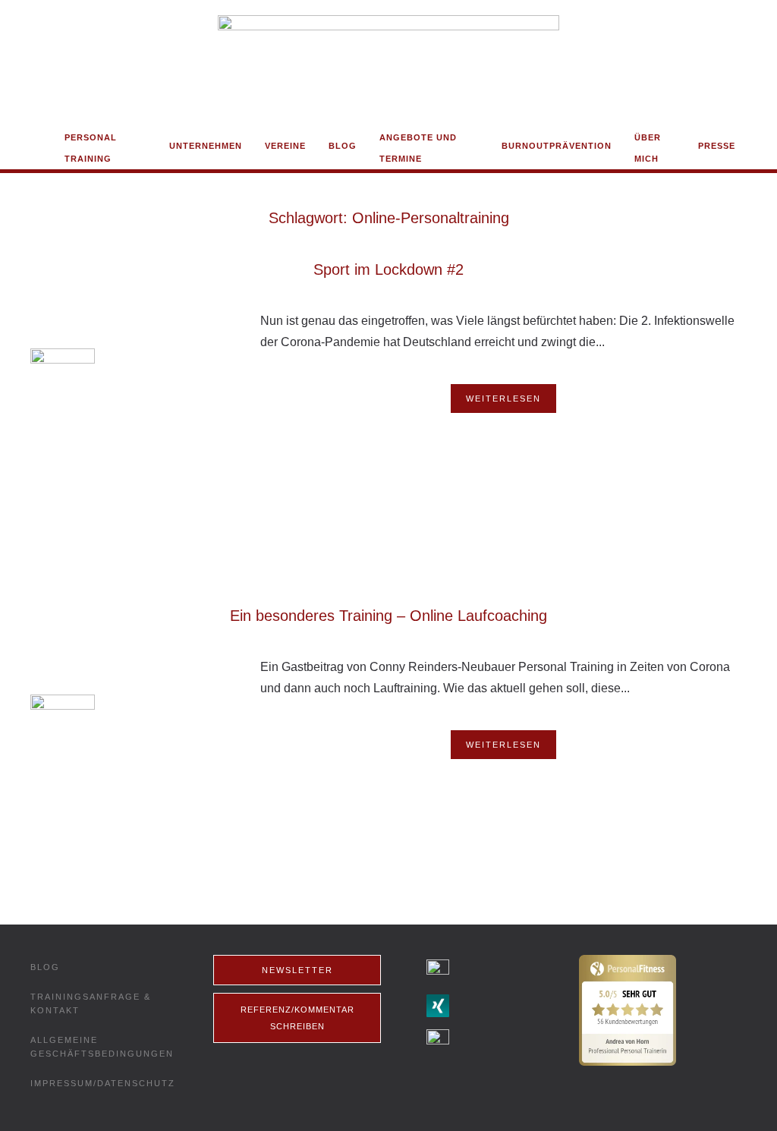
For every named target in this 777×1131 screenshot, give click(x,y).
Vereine (285, 145)
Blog (343, 145)
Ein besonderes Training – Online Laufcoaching (388, 615)
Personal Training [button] (90, 148)
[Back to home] (388, 63)
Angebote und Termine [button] (418, 148)
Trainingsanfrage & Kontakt (90, 1003)
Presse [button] (716, 145)
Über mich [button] (647, 148)
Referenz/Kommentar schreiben (297, 1018)
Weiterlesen (503, 398)
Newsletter (297, 970)
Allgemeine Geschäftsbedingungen (102, 1046)
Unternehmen (205, 145)
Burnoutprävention (557, 145)
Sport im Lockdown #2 (388, 269)
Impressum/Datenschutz (102, 1083)
